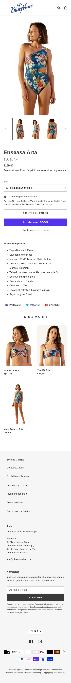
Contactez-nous (15, 467)
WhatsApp (31, 531)
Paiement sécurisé (17, 493)
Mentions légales (15, 670)
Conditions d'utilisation (18, 511)
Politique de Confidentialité (51, 670)
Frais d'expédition (29, 170)
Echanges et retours (17, 485)
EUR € (34, 631)
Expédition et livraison (18, 476)
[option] (20, 129)
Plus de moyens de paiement (36, 230)
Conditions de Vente (32, 670)
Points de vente (15, 502)
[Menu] (5, 7)
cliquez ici (24, 612)
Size (6, 181)
